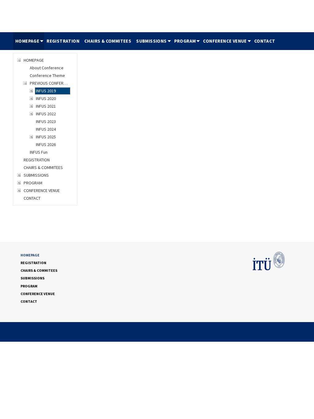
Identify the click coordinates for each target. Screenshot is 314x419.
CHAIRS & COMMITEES (107, 41)
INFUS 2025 (46, 137)
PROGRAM (185, 41)
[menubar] (145, 41)
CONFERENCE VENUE (225, 41)
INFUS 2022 (46, 114)
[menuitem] (28, 41)
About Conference (46, 68)
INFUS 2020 (46, 98)
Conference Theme (47, 75)
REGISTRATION (63, 41)
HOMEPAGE (27, 41)
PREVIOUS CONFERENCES (50, 83)
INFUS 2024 (46, 129)
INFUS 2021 (46, 106)
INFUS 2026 (46, 144)
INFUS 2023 (46, 121)
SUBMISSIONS (151, 41)
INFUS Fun (39, 152)
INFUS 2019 (46, 91)
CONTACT (264, 41)
